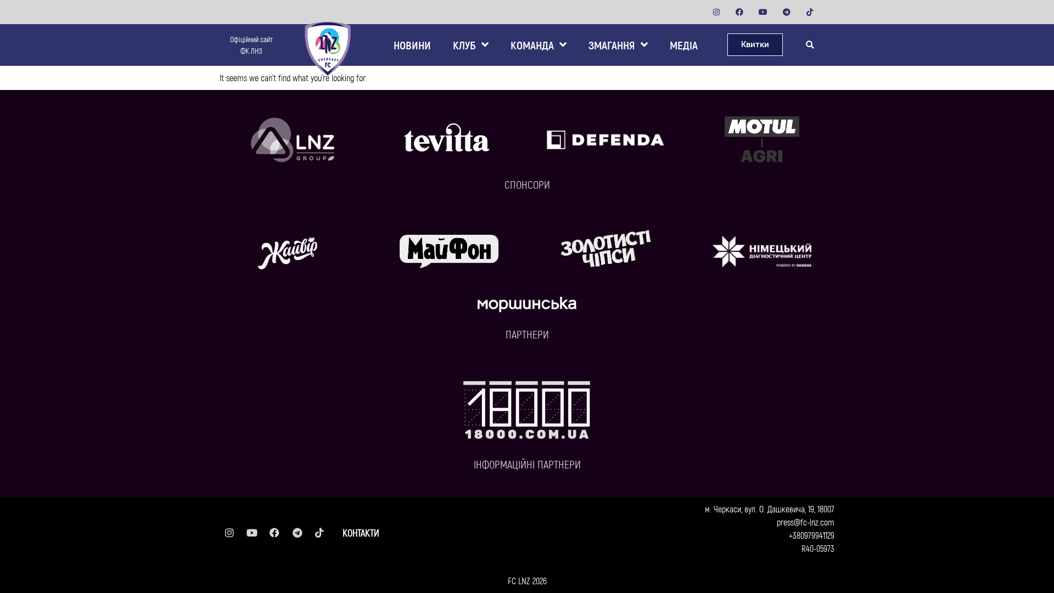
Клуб (464, 45)
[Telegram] (786, 12)
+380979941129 (811, 535)
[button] (810, 45)
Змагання (611, 45)
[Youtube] (763, 12)
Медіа (684, 45)
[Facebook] (740, 12)
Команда (532, 45)
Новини (412, 45)
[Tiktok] (809, 12)
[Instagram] (716, 12)
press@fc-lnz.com (805, 522)
